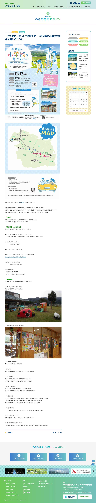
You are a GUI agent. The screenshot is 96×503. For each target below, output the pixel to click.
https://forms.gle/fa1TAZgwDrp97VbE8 (15, 257)
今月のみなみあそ (10, 484)
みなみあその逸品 (58, 7)
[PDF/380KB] (21, 202)
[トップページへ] (33, 7)
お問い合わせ (86, 3)
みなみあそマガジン (11, 492)
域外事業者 (27, 493)
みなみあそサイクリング (12, 495)
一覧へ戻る (9, 432)
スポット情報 (9, 489)
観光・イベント (41, 7)
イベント (84, 38)
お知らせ (73, 41)
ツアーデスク (84, 41)
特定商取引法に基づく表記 (84, 492)
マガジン (73, 44)
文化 (49, 7)
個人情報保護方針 (69, 492)
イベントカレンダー (11, 487)
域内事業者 (27, 490)
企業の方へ (26, 487)
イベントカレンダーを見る (77, 111)
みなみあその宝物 (29, 484)
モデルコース (84, 44)
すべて (73, 38)
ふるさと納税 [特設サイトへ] (74, 7)
